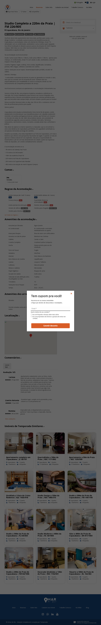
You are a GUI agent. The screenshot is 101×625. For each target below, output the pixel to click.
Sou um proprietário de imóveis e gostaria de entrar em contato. (49, 317)
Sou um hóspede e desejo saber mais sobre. (45, 314)
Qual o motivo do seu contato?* (40, 312)
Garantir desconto (50, 326)
